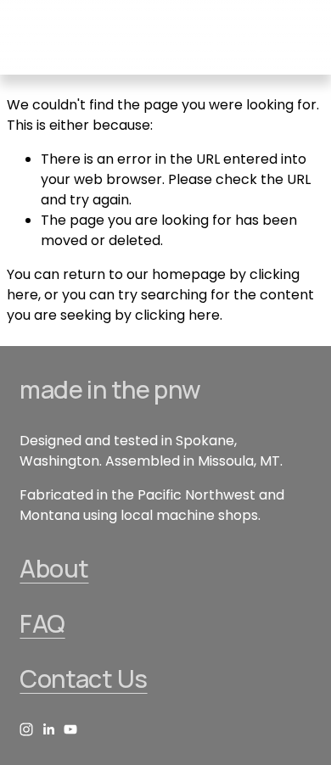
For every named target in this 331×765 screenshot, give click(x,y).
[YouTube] (70, 729)
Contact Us (83, 679)
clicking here (177, 315)
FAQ (42, 624)
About (54, 569)
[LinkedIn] (48, 729)
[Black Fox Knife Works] (26, 729)
